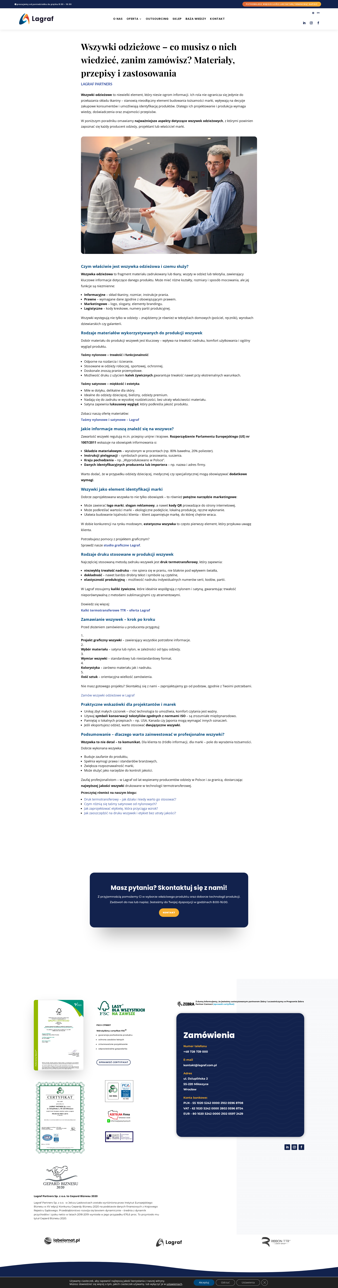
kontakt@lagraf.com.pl (200, 1065)
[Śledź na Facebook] (318, 23)
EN (318, 13)
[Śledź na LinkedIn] (304, 23)
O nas (118, 19)
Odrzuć (225, 1282)
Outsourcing (157, 19)
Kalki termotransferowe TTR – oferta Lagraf (115, 610)
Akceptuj (204, 1282)
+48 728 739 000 (195, 1051)
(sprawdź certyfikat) (223, 1004)
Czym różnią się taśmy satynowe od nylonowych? (120, 804)
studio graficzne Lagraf (122, 545)
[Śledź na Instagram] (311, 23)
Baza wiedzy (196, 19)
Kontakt (217, 19)
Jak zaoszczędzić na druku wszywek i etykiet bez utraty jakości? (130, 813)
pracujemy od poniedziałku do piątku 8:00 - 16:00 (44, 4)
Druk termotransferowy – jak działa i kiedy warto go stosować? (130, 799)
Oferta (132, 19)
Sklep (177, 19)
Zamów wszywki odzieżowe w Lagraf (107, 695)
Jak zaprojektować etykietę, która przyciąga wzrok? (121, 808)
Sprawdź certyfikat (113, 1062)
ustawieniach (174, 1284)
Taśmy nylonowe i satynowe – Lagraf (110, 420)
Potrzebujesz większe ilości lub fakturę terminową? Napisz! (282, 4)
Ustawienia (248, 1282)
